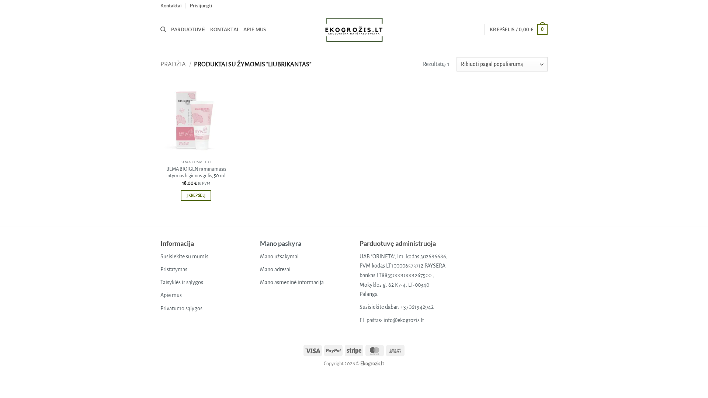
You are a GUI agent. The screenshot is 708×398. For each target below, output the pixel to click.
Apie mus (254, 29)
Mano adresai (275, 269)
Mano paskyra (280, 243)
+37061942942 (417, 307)
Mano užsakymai (279, 256)
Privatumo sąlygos (181, 308)
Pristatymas (173, 269)
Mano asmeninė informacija (292, 282)
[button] (201, 5)
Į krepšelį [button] (196, 195)
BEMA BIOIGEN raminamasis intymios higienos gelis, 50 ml (196, 172)
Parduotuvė (188, 29)
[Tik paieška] (163, 29)
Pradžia (173, 64)
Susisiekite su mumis (184, 256)
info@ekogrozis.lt (404, 320)
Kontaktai (171, 5)
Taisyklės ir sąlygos (181, 282)
